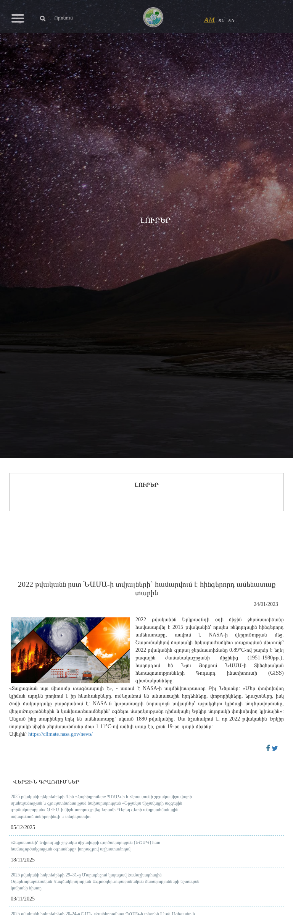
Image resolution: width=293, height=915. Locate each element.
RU (221, 20)
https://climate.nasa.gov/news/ (60, 734)
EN (231, 20)
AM (209, 20)
